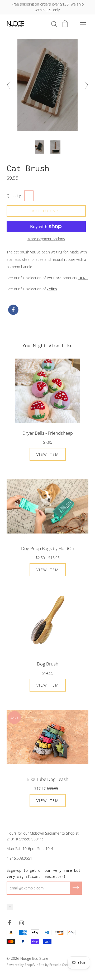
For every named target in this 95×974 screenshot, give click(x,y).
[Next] (84, 85)
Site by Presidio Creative (56, 964)
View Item (47, 454)
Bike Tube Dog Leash (47, 779)
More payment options (46, 238)
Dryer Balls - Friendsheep (47, 433)
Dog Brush (47, 664)
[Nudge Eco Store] (13, 310)
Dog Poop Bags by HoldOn (47, 548)
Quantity (14, 195)
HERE (83, 277)
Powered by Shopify (21, 964)
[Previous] (11, 85)
